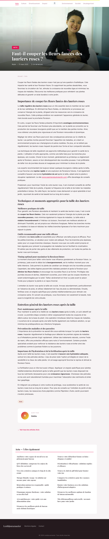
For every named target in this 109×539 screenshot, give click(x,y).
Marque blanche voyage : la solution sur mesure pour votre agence (31, 479)
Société (78, 3)
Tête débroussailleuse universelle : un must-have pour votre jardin (74, 500)
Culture (23, 3)
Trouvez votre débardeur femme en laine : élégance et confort (73, 458)
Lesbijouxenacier (12, 526)
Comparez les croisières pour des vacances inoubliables (73, 479)
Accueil (20, 76)
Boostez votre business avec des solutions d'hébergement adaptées (72, 486)
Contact (41, 526)
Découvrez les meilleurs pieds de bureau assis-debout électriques (32, 507)
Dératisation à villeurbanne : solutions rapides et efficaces (74, 465)
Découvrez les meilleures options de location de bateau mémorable (74, 493)
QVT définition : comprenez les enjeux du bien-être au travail (32, 465)
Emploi (44, 3)
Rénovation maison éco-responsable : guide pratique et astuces (33, 486)
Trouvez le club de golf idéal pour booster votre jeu (72, 472)
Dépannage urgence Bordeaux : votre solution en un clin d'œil (34, 493)
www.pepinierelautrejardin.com (54, 177)
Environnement (67, 3)
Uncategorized (88, 3)
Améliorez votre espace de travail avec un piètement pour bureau (32, 458)
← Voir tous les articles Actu (28, 430)
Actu (17, 3)
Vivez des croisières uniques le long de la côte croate (34, 472)
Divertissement (34, 3)
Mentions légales (30, 526)
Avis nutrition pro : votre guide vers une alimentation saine (31, 500)
